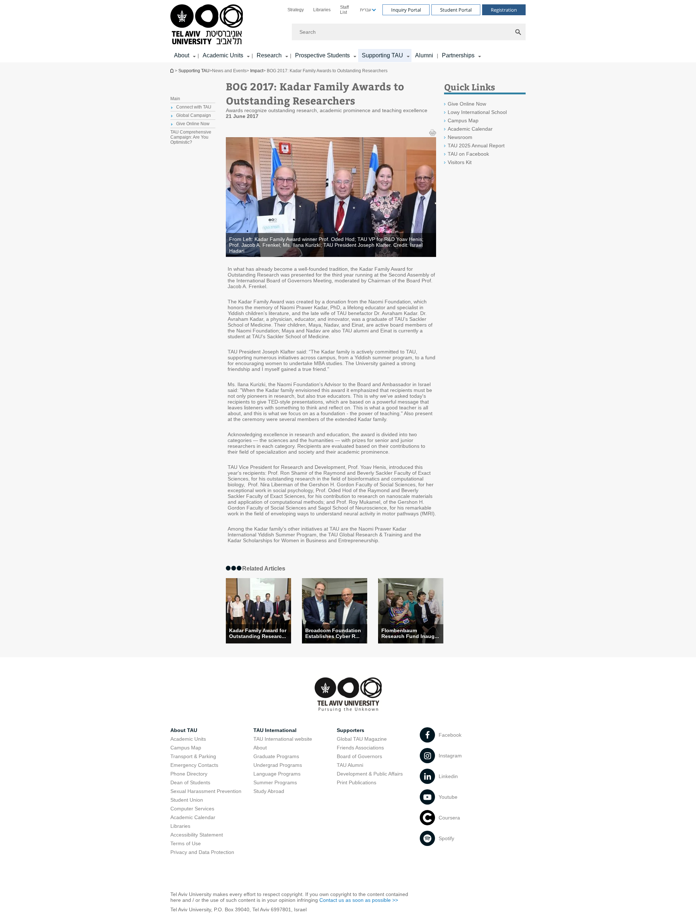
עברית (365, 9)
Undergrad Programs (277, 765)
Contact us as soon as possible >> (358, 900)
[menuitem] (295, 10)
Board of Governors (359, 756)
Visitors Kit (460, 162)
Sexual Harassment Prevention (205, 791)
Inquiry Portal (406, 10)
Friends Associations (360, 748)
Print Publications (356, 782)
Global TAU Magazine (362, 739)
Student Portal (456, 10)
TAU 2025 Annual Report (476, 145)
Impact (256, 70)
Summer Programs (275, 782)
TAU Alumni (350, 765)
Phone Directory (188, 774)
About (260, 748)
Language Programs (277, 774)
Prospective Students (322, 55)
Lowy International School (477, 112)
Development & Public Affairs (370, 774)
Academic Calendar (470, 129)
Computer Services (192, 808)
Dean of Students (190, 782)
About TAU (183, 730)
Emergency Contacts (194, 765)
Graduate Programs (276, 756)
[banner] (348, 31)
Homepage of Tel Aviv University (172, 71)
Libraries (322, 9)
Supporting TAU (382, 55)
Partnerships (458, 55)
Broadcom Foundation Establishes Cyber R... (333, 633)
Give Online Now (467, 104)
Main (175, 98)
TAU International (275, 730)
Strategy (295, 9)
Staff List (344, 10)
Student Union (186, 800)
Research (269, 55)
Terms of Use (185, 843)
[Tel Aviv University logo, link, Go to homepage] (207, 24)
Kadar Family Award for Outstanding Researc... (257, 633)
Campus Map (463, 120)
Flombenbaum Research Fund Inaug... (410, 633)
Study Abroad (268, 791)
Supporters (350, 730)
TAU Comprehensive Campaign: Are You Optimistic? (190, 137)
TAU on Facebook (468, 154)
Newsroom (460, 137)
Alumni (424, 55)
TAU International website (282, 739)
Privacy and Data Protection (202, 852)
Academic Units (223, 55)
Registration (504, 10)
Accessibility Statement (196, 835)
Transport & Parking (193, 756)
